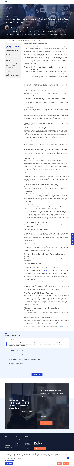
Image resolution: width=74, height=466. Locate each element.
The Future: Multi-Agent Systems (11, 70)
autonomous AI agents (53, 34)
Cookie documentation (10, 460)
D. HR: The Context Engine (12, 63)
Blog (9, 40)
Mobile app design (18, 439)
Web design (7, 439)
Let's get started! (46, 423)
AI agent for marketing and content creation (48, 270)
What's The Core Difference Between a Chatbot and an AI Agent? (12, 46)
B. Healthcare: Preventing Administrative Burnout (12, 55)
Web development (8, 441)
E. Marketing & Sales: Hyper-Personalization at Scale (12, 66)
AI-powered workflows (42, 34)
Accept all (66, 463)
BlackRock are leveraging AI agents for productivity (40, 143)
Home (6, 40)
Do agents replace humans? (17, 350)
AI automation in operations (30, 34)
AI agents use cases (19, 34)
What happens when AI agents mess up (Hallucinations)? (25, 359)
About (27, 2)
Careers (48, 2)
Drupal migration (28, 446)
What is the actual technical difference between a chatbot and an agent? (30, 340)
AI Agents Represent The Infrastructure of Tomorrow (12, 75)
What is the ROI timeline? (16, 363)
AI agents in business (9, 34)
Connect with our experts (63, 326)
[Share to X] (72, 237)
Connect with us (40, 448)
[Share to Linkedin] (72, 240)
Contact (63, 2)
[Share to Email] (72, 243)
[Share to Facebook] (72, 235)
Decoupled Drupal (28, 448)
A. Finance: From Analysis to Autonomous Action (12, 51)
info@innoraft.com (44, 396)
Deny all (59, 463)
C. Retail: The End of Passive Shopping (12, 59)
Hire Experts (56, 2)
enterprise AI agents (63, 34)
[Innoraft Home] (9, 2)
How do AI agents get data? (17, 355)
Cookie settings (9, 463)
